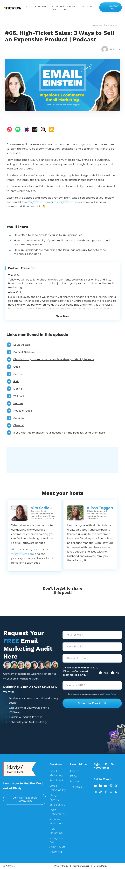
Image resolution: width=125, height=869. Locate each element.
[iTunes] (9, 129)
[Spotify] (18, 129)
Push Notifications (57, 812)
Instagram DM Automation (57, 842)
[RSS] (51, 129)
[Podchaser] (26, 129)
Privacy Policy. (109, 694)
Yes (105, 672)
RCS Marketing (56, 830)
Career (74, 771)
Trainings (76, 786)
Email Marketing (56, 773)
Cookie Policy (100, 866)
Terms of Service (81, 866)
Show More (62, 316)
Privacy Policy (61, 866)
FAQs (73, 776)
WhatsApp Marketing (56, 821)
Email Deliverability (57, 788)
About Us (31, 6)
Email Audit (58, 6)
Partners (75, 781)
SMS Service (57, 804)
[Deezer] (34, 129)
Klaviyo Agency (54, 797)
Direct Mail (56, 851)
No (117, 672)
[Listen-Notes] (43, 129)
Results (42, 6)
